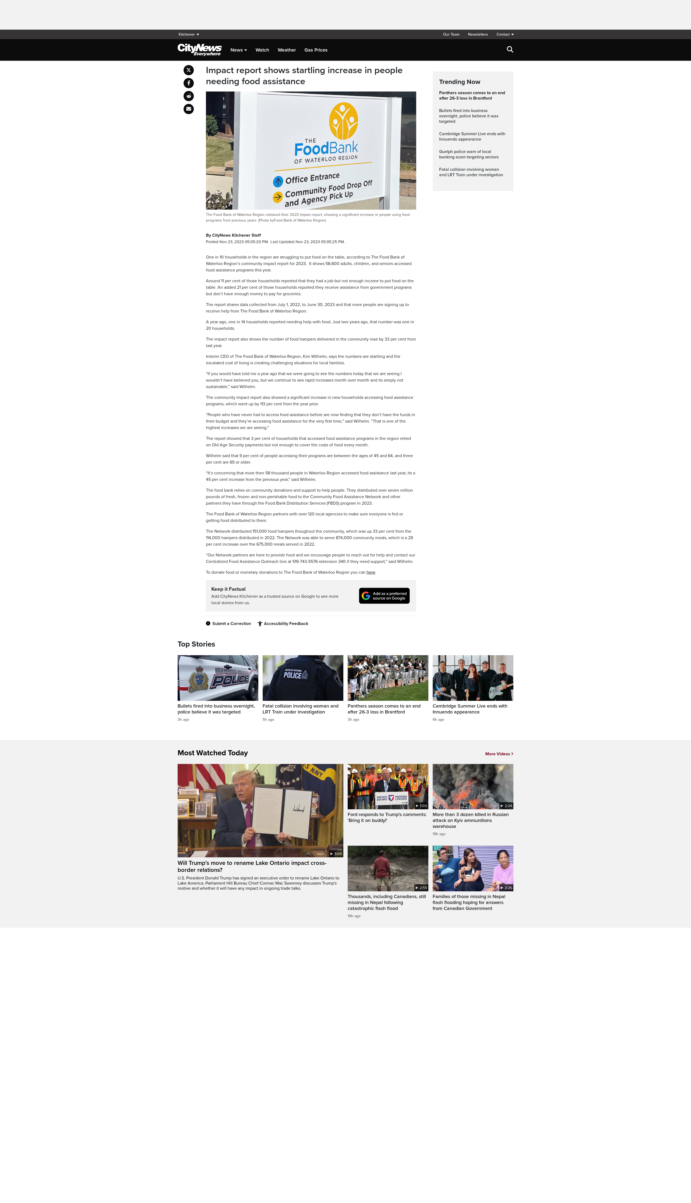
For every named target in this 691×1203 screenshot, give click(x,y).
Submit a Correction (231, 623)
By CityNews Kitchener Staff (233, 235)
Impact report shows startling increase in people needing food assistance (304, 76)
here (371, 572)
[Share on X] (189, 70)
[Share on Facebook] (189, 83)
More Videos (497, 754)
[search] (510, 50)
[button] (502, 34)
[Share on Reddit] (189, 96)
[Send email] (189, 109)
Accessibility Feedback (286, 623)
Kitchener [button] (187, 34)
